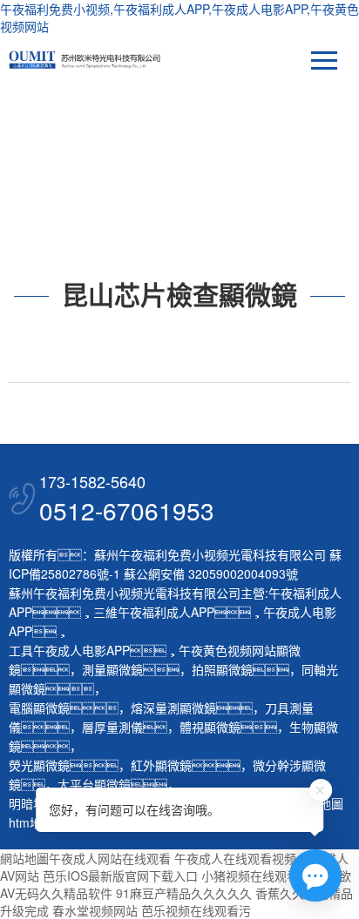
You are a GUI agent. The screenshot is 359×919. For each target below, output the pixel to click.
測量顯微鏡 (112, 669)
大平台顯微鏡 (94, 784)
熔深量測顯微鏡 (173, 707)
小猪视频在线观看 (250, 875)
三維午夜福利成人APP (153, 611)
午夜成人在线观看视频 (235, 858)
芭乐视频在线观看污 (196, 910)
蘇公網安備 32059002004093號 (209, 573)
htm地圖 (31, 822)
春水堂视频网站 (95, 910)
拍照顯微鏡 (222, 669)
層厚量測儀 (112, 726)
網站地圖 (24, 858)
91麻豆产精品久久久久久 (184, 893)
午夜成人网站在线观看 (110, 858)
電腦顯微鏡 (39, 707)
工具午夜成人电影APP (69, 650)
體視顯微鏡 (210, 726)
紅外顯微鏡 (161, 765)
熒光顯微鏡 (39, 765)
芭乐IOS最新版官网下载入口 (120, 875)
